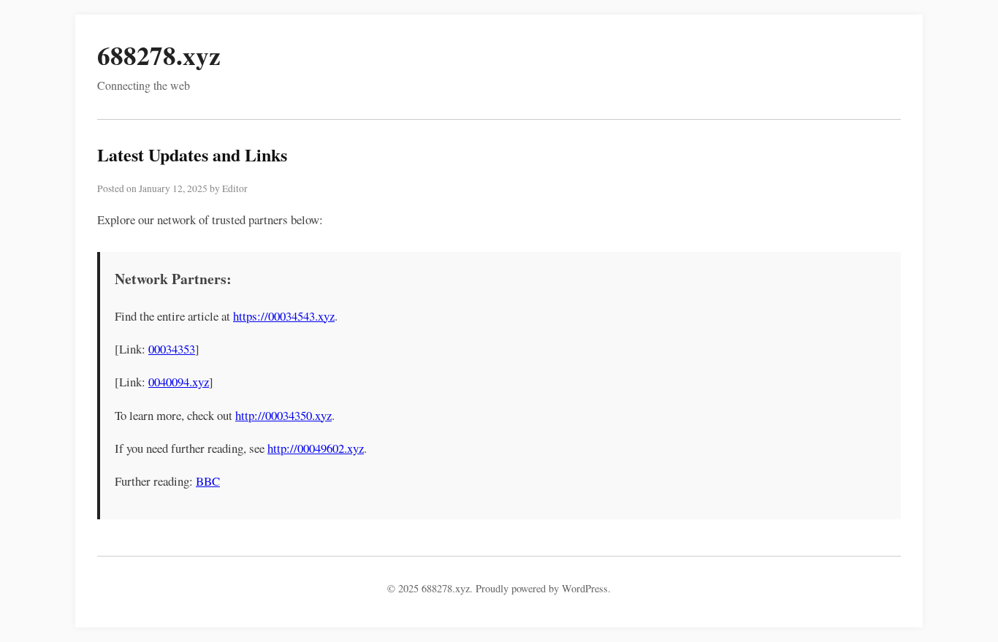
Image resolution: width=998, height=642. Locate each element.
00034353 (171, 348)
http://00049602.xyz (315, 448)
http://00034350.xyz (283, 415)
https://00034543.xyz (284, 315)
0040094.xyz (178, 381)
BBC (208, 481)
